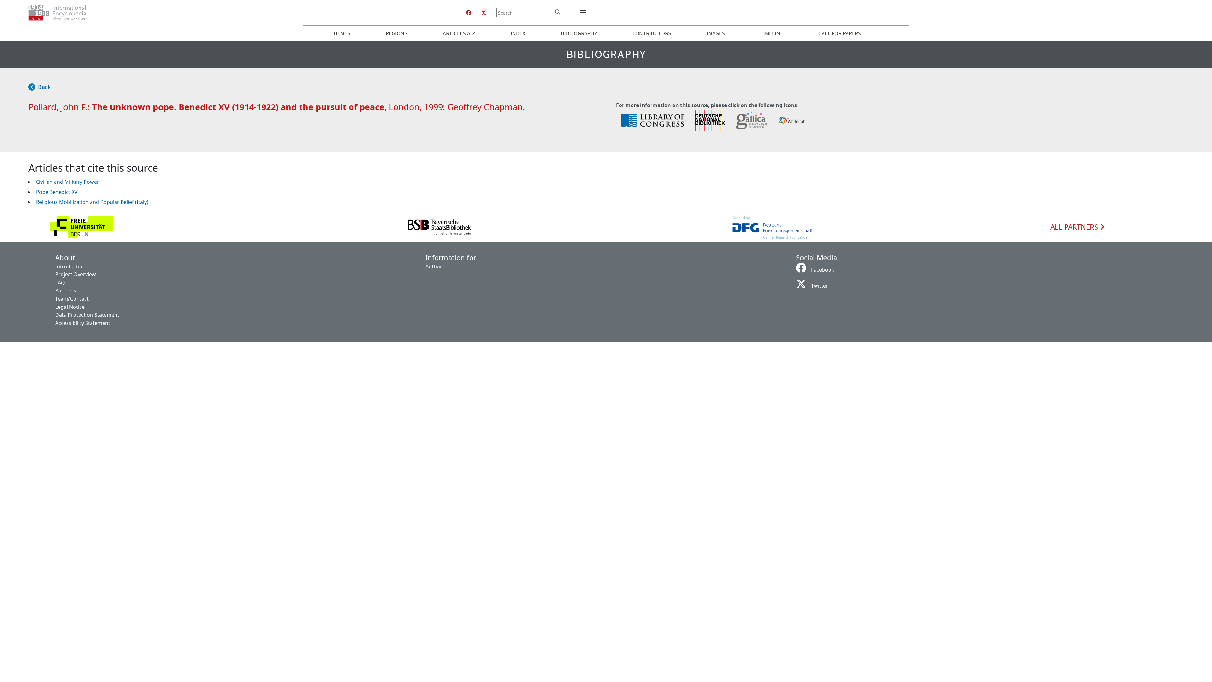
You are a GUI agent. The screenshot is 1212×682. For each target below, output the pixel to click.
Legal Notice (70, 306)
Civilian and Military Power (67, 181)
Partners (65, 290)
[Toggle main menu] (584, 12)
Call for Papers (839, 33)
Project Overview (75, 274)
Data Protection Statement (87, 314)
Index (518, 33)
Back (44, 87)
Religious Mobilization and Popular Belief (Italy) (92, 202)
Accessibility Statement (82, 323)
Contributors (652, 33)
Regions (396, 33)
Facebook (822, 269)
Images (716, 33)
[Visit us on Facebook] (468, 12)
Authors (435, 266)
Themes (340, 33)
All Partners (1075, 227)
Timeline (771, 33)
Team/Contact (72, 298)
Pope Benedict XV (57, 191)
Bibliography (579, 33)
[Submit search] (557, 12)
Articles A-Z (459, 33)
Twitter (819, 285)
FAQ (60, 282)
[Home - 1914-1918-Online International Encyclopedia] (60, 13)
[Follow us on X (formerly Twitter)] (483, 12)
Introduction (70, 266)
